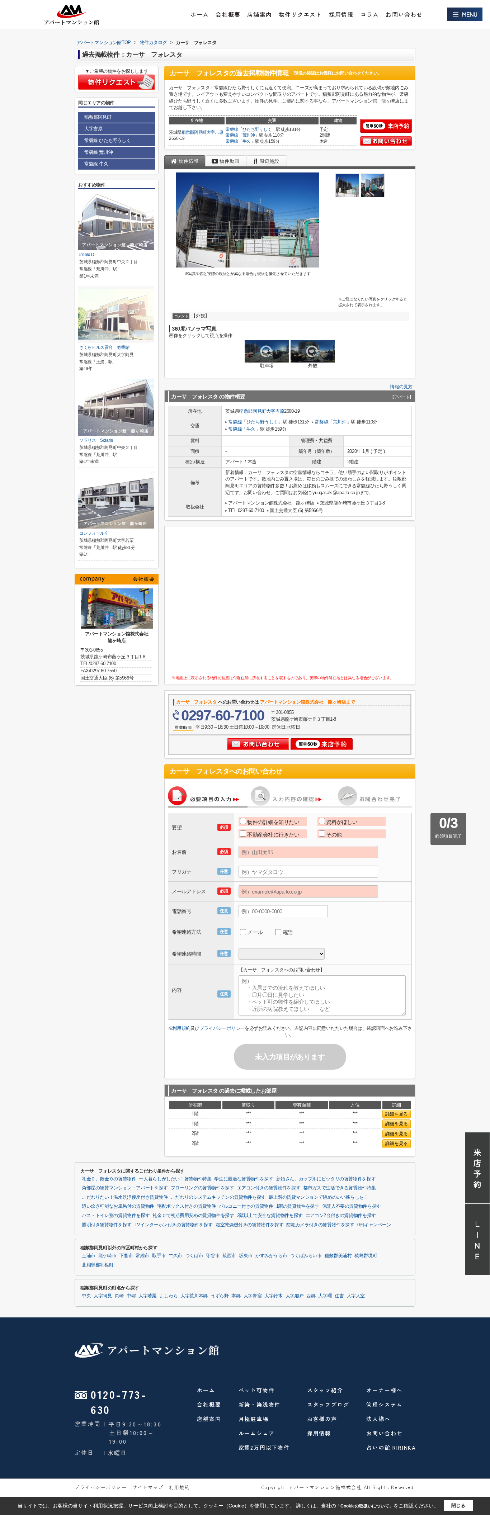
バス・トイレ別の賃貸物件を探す (116, 1215)
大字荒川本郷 (194, 1295)
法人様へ (378, 1418)
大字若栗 (147, 1295)
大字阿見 (103, 1295)
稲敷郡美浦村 (338, 1255)
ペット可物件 (257, 1390)
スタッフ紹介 (325, 1390)
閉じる (458, 1505)
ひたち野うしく (257, 129)
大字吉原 (215, 132)
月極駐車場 (254, 1418)
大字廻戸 (295, 1295)
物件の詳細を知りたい (273, 822)
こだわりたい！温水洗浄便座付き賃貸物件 (125, 1197)
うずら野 (220, 1295)
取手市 (159, 1255)
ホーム (199, 14)
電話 (287, 932)
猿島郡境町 (365, 1255)
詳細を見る (396, 1114)
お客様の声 (322, 1418)
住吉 (339, 1295)
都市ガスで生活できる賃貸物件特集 (339, 1187)
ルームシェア (257, 1433)
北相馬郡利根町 (97, 1265)
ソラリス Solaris (96, 440)
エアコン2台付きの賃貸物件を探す (341, 1215)
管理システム (384, 1404)
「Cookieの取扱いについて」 (365, 1506)
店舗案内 (259, 14)
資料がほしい (341, 822)
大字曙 (325, 1295)
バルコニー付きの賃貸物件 (246, 1206)
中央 (86, 1295)
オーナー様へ (384, 1390)
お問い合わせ (404, 14)
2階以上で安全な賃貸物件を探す (270, 1215)
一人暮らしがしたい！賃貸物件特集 (175, 1179)
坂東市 (246, 1255)
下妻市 (126, 1255)
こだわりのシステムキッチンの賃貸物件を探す (218, 1197)
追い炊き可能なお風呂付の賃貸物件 (118, 1206)
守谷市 (213, 1255)
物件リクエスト (300, 14)
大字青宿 (253, 1295)
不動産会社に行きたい (273, 835)
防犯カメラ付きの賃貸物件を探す (320, 1224)
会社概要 (228, 14)
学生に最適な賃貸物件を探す (243, 1179)
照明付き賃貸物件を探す (107, 1224)
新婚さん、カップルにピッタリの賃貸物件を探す (326, 1179)
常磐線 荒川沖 (98, 152)
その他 (334, 835)
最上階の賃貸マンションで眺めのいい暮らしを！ (318, 1197)
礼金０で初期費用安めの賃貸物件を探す (193, 1215)
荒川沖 (248, 135)
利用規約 (181, 1028)
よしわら (169, 1295)
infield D (86, 254)
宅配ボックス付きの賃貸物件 (186, 1206)
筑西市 (229, 1255)
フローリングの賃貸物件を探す (202, 1187)
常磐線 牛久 (96, 163)
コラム (370, 14)
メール (255, 932)
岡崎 (119, 1295)
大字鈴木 (273, 1295)
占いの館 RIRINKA (391, 1447)
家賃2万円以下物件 (264, 1447)
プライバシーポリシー (222, 1028)
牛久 (246, 141)
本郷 (235, 1295)
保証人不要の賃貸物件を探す (351, 1206)
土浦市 (88, 1255)
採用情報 (341, 14)
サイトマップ (148, 1487)
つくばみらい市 (305, 1255)
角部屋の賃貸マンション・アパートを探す (125, 1187)
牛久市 (175, 1255)
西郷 (310, 1295)
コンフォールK (93, 533)
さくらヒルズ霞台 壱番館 (104, 347)
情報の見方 (401, 386)
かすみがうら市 (271, 1255)
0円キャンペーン (374, 1224)
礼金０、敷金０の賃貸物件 (109, 1179)
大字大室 (356, 1295)
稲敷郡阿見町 (194, 132)
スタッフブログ (328, 1404)
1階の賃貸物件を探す (297, 1206)
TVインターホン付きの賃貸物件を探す (174, 1224)
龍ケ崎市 (107, 1255)
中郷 (131, 1295)
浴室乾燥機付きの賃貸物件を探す (249, 1224)
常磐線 (232, 129)
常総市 (142, 1255)
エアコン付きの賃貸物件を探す (269, 1187)
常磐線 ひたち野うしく (107, 140)
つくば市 (194, 1255)
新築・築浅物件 (260, 1404)
